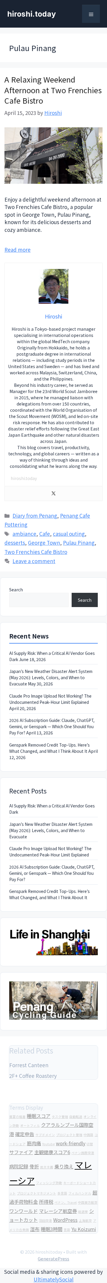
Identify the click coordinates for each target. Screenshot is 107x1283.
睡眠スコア (39, 1115)
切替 (89, 1144)
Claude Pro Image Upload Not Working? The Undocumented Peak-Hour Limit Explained (50, 699)
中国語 (88, 1134)
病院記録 (18, 1166)
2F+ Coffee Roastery (33, 1075)
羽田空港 (45, 1220)
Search (16, 590)
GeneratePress (53, 1258)
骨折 (34, 1166)
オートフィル (30, 1125)
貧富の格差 (17, 1116)
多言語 (62, 1193)
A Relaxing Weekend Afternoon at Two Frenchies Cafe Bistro (53, 90)
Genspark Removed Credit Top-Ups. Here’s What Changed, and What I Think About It (49, 748)
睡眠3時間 (51, 1229)
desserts (14, 542)
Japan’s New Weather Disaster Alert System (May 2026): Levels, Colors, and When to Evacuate (50, 677)
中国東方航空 (87, 1202)
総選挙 (83, 1211)
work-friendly (70, 1143)
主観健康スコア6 (52, 1152)
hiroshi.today (31, 13)
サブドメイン (45, 1134)
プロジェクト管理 (69, 1134)
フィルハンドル (79, 1193)
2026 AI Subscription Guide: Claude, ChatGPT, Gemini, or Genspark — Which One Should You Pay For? (52, 726)
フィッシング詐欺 (49, 1183)
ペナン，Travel (65, 1202)
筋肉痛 (34, 1143)
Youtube (48, 1144)
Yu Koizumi (83, 1229)
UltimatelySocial (53, 1279)
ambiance (24, 533)
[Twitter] (53, 493)
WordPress (65, 1219)
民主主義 (46, 1167)
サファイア (21, 1152)
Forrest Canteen (28, 1065)
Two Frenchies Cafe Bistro (35, 551)
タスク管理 (60, 1116)
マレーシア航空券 (58, 1210)
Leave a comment (33, 561)
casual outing (69, 533)
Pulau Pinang (79, 542)
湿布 (35, 1229)
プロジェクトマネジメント (36, 1193)
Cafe (44, 533)
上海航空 (85, 1220)
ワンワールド (23, 1210)
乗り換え (63, 1166)
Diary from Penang (34, 515)
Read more (17, 249)
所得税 (46, 1201)
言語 (67, 1229)
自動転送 (75, 1116)
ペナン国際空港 (82, 1153)
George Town (44, 542)
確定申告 (24, 1134)
